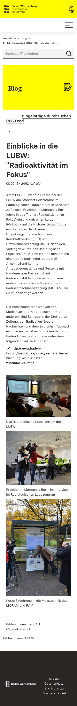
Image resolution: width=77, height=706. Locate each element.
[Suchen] (69, 54)
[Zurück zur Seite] (9, 132)
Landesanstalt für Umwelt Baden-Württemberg (27, 9)
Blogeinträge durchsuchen (46, 116)
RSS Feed (15, 121)
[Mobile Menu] (69, 25)
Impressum (54, 678)
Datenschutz (53, 683)
